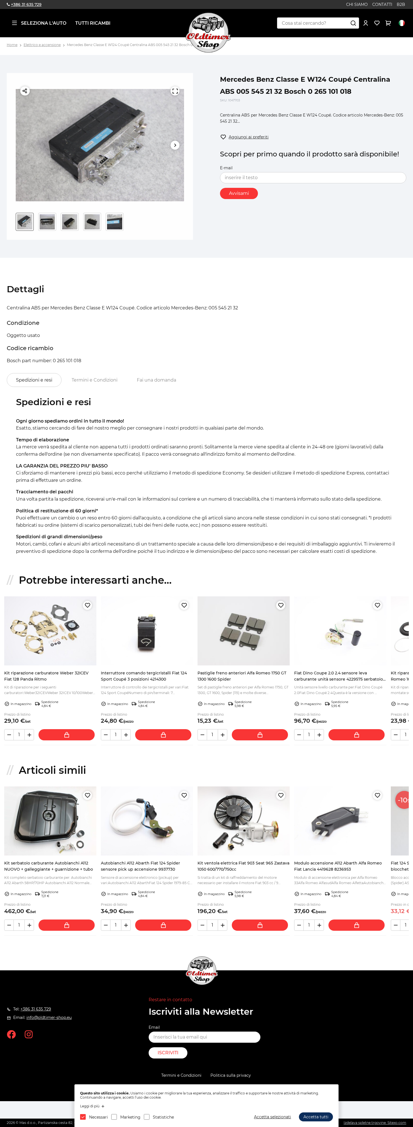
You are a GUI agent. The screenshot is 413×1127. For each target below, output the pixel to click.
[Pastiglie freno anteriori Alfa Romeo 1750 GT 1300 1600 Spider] (244, 630)
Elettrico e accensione (42, 45)
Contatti (382, 4)
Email (154, 1027)
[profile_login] (365, 23)
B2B (401, 4)
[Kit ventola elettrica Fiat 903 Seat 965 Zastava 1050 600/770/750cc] (244, 820)
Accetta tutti (315, 1116)
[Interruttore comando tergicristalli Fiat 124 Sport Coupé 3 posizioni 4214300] (147, 630)
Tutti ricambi (92, 23)
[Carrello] (388, 23)
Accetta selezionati (272, 1116)
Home (12, 45)
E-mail (226, 167)
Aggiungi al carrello (66, 734)
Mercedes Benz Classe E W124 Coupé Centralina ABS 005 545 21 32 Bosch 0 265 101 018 (139, 45)
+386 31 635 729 (26, 4)
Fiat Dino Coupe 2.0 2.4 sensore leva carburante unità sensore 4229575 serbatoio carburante (338, 679)
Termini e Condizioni (94, 380)
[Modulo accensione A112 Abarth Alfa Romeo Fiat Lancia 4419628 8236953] (340, 820)
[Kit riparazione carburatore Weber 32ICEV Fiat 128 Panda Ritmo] (50, 630)
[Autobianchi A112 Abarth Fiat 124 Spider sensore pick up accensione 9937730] (147, 820)
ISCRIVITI (168, 1052)
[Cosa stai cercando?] (353, 23)
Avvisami (239, 193)
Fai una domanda (156, 380)
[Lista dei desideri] (377, 23)
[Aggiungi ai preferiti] (87, 605)
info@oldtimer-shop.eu (49, 1017)
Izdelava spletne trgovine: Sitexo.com (375, 1123)
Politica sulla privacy (230, 1075)
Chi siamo (357, 4)
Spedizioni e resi (34, 380)
